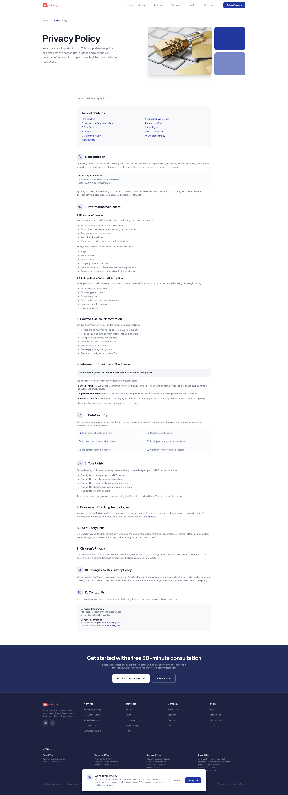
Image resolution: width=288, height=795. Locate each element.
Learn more (107, 785)
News (212, 725)
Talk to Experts (234, 5)
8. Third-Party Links (154, 131)
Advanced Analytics (92, 731)
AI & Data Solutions (92, 715)
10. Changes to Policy (155, 135)
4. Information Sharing (155, 123)
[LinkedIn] (45, 723)
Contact (171, 725)
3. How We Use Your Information (97, 123)
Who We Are (173, 709)
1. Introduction (88, 119)
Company (209, 5)
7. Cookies (87, 131)
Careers (171, 720)
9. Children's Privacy (92, 135)
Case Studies (215, 715)
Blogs (212, 709)
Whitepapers (215, 720)
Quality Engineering (92, 709)
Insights (192, 5)
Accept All (193, 780)
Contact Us (164, 678)
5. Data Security (89, 127)
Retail (128, 731)
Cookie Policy (149, 516)
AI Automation (90, 725)
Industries (159, 5)
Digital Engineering (92, 720)
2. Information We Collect (157, 119)
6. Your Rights (151, 127)
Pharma (129, 715)
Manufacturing (132, 725)
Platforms (176, 5)
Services (142, 5)
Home (130, 5)
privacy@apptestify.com (109, 622)
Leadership (173, 715)
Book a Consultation (129, 678)
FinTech (129, 709)
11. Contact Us (88, 140)
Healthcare (130, 720)
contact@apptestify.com (108, 625)
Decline (176, 780)
